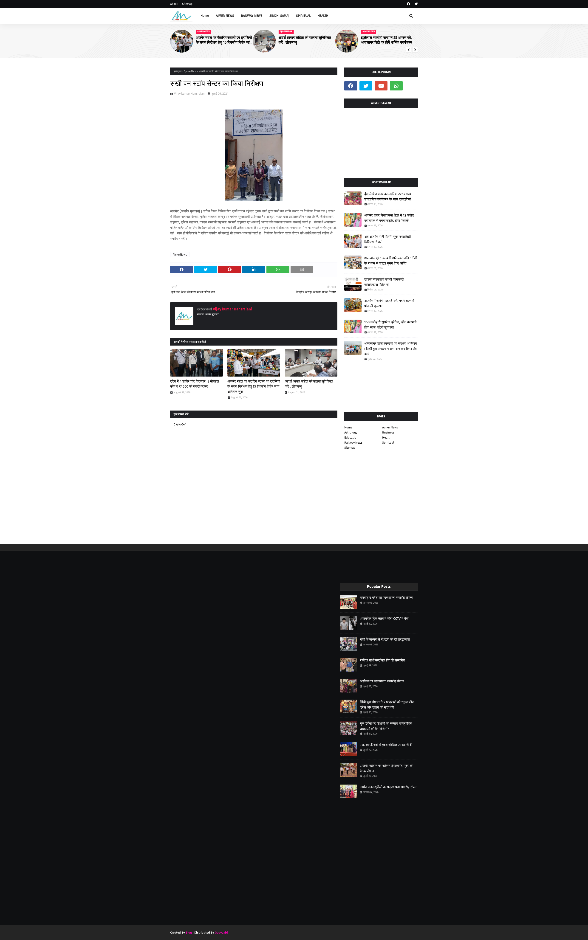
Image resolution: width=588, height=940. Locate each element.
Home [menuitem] (205, 16)
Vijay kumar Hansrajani (190, 93)
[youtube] (381, 85)
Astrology (350, 432)
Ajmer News (390, 427)
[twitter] (415, 4)
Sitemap (187, 4)
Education (351, 437)
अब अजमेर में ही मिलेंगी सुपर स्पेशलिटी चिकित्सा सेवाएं (387, 239)
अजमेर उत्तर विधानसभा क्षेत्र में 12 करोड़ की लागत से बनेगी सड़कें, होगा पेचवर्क (389, 218)
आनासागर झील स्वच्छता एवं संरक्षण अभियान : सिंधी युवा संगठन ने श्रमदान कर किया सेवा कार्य (390, 348)
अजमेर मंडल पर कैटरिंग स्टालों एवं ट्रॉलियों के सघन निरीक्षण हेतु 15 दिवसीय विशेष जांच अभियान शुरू (224, 40)
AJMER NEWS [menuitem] (225, 16)
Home (348, 427)
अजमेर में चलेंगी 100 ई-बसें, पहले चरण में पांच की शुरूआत (389, 303)
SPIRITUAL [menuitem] (303, 16)
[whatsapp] (396, 85)
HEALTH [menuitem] (323, 16)
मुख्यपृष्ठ (177, 71)
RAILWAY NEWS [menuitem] (252, 16)
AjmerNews (191, 71)
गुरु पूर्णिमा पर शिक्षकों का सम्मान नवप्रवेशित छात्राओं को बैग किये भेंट (386, 726)
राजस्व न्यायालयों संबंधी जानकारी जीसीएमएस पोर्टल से (384, 282)
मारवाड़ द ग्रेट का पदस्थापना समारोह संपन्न (386, 598)
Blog (189, 932)
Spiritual (388, 442)
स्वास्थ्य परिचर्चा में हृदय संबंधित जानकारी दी (386, 745)
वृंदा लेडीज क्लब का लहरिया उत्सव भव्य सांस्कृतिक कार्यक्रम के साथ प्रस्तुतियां (387, 196)
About (174, 4)
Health (386, 437)
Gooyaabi (221, 932)
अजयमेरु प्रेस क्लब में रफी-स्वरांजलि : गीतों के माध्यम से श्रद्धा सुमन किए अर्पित (390, 260)
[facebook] (408, 4)
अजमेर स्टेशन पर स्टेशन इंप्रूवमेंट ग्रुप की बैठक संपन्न (386, 768)
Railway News (353, 442)
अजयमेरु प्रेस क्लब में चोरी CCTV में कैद (384, 618)
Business (388, 432)
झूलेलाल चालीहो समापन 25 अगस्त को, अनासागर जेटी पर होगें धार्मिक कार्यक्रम (386, 40)
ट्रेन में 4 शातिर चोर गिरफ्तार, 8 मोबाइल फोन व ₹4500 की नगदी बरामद (194, 384)
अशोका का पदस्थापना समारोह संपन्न (382, 681)
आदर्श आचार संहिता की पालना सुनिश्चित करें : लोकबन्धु (304, 40)
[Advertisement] (381, 141)
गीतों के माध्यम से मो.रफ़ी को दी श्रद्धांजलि (385, 639)
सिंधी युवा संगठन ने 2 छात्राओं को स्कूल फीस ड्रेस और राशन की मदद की (387, 704)
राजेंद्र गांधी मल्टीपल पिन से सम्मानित (382, 660)
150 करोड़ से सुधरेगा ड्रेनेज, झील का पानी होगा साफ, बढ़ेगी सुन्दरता (390, 324)
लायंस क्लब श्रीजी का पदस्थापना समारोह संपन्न (388, 787)
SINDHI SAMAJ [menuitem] (279, 16)
